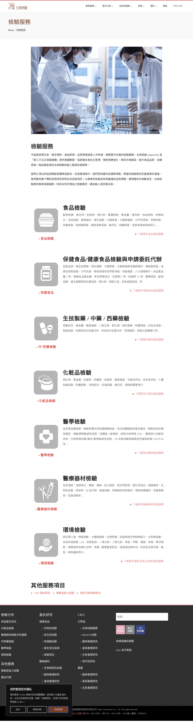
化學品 (81, 621)
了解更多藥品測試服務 (151, 339)
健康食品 (44, 621)
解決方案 (106, 6)
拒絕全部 (37, 709)
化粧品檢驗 (46, 401)
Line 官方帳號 (124, 650)
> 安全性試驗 (48, 634)
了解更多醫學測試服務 (151, 453)
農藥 (80, 668)
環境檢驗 (46, 563)
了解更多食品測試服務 (151, 234)
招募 (140, 6)
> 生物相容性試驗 (50, 668)
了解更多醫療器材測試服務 (148, 504)
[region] (39, 700)
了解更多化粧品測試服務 (149, 393)
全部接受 (58, 709)
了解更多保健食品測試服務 (148, 290)
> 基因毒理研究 (49, 681)
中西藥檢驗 (7, 641)
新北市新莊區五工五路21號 (72, 713)
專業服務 (90, 6)
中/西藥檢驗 (46, 347)
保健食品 (46, 292)
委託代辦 (6, 677)
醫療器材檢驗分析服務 (14, 634)
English (177, 6)
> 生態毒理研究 (88, 654)
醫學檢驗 (46, 455)
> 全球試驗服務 (88, 628)
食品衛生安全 (8, 621)
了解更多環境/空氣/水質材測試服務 (144, 561)
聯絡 (165, 6)
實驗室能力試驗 (10, 670)
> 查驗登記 (46, 654)
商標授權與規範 (125, 641)
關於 (152, 6)
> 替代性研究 (86, 661)
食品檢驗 (46, 238)
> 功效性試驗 (48, 628)
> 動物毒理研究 (49, 674)
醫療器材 (44, 661)
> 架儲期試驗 (48, 641)
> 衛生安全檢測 (49, 648)
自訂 (18, 709)
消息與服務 (124, 6)
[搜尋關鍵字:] (142, 615)
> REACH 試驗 (87, 634)
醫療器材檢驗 (46, 509)
